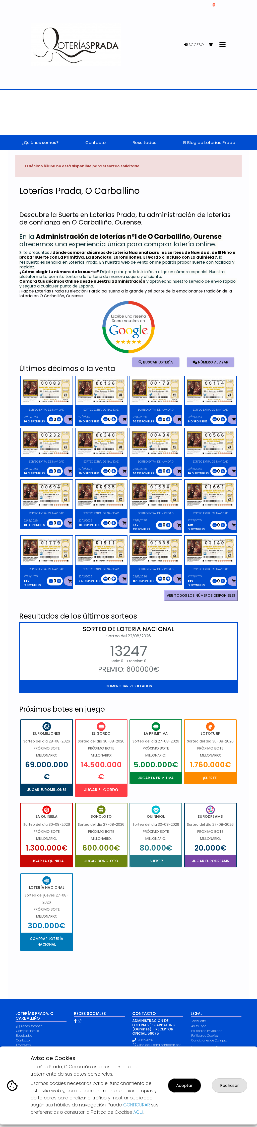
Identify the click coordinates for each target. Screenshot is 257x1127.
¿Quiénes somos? (29, 1026)
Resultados (24, 1035)
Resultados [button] (144, 142)
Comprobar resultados (128, 686)
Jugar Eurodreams (210, 860)
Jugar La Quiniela (47, 860)
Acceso (195, 44)
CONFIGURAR (136, 1105)
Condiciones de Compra (209, 1040)
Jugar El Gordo (101, 789)
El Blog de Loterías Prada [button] (209, 142)
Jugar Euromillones (46, 789)
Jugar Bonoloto (101, 860)
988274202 (146, 1040)
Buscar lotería (157, 361)
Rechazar (229, 1085)
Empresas (23, 1045)
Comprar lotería (27, 1031)
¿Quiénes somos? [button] (40, 142)
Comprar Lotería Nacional (46, 941)
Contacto (23, 1040)
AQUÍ (138, 1112)
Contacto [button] (95, 142)
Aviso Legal (199, 1026)
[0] (213, 45)
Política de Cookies (204, 1035)
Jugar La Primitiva (156, 777)
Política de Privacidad (207, 1031)
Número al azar (212, 361)
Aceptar (184, 1085)
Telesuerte (198, 1021)
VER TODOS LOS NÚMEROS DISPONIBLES (201, 595)
